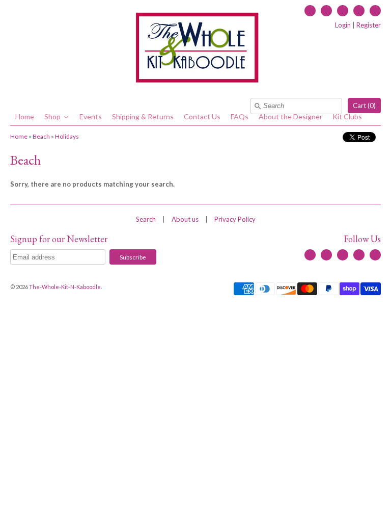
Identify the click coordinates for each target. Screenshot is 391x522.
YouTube (342, 10)
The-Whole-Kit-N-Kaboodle (65, 286)
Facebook (310, 10)
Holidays (67, 136)
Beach (41, 136)
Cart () (364, 105)
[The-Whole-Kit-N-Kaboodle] (195, 49)
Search (146, 219)
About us (185, 219)
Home (18, 136)
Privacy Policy (235, 219)
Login (343, 25)
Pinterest (375, 10)
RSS (326, 10)
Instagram (359, 10)
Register (368, 25)
